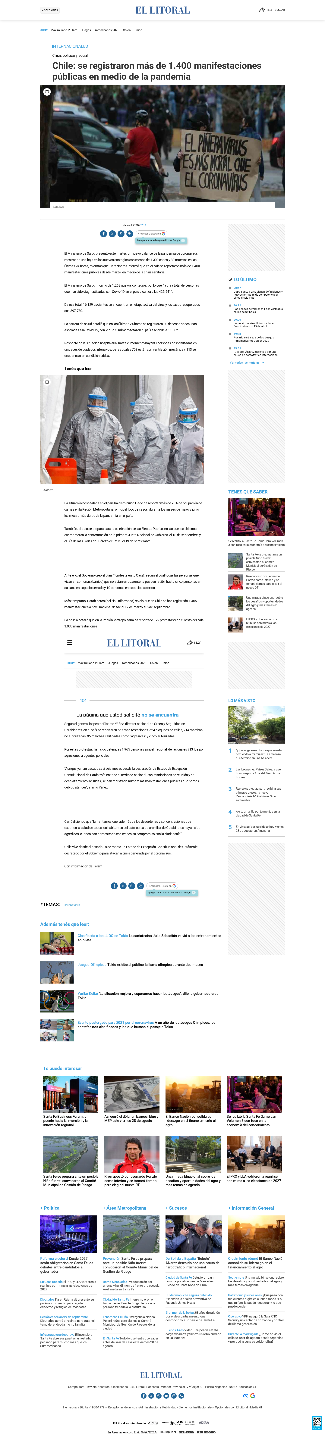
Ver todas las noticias (245, 362)
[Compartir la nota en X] (112, 233)
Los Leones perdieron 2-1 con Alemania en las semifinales (258, 309)
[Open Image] (47, 92)
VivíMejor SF (195, 1387)
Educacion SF (248, 1387)
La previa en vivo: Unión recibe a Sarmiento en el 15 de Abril (254, 323)
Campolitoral (76, 1387)
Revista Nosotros (98, 1387)
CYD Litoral (137, 1387)
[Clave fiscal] (317, 1429)
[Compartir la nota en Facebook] (103, 233)
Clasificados (119, 1387)
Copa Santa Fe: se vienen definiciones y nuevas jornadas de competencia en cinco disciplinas (258, 292)
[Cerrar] (183, 240)
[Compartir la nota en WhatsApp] (121, 233)
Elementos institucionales (196, 1407)
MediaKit (256, 1407)
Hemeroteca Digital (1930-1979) (84, 1407)
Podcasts (152, 1387)
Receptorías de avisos (122, 1407)
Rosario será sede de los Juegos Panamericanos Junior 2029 (254, 337)
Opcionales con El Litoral (231, 1407)
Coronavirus (72, 905)
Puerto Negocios (216, 1387)
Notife (233, 1387)
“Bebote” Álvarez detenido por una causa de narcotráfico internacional (256, 351)
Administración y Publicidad (157, 1407)
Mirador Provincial (173, 1387)
